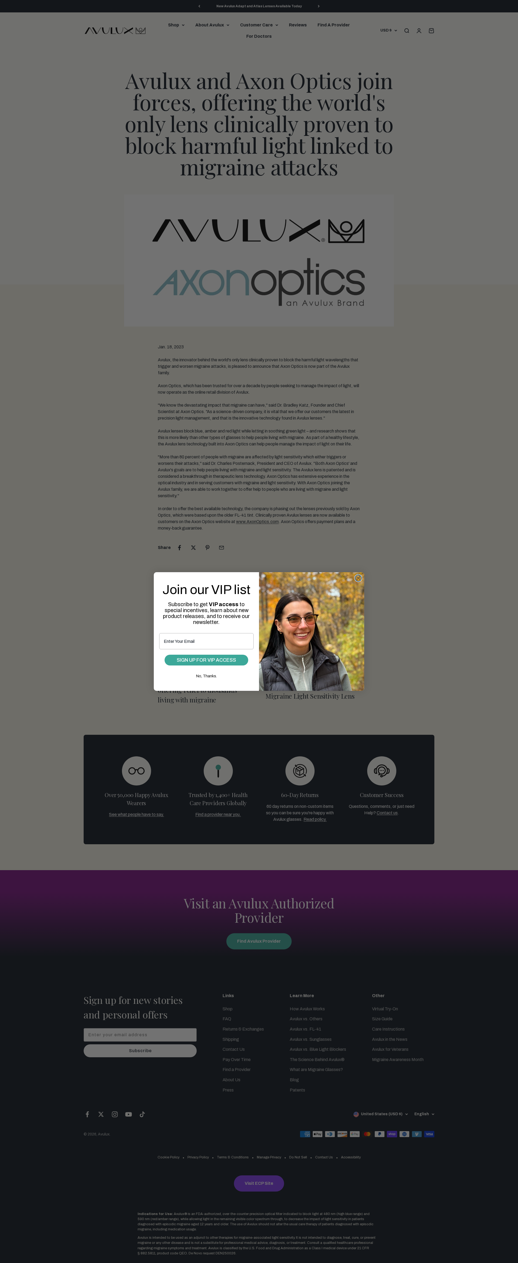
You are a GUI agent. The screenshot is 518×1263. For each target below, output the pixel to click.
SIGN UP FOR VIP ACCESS (206, 660)
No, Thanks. (206, 676)
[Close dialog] (358, 578)
